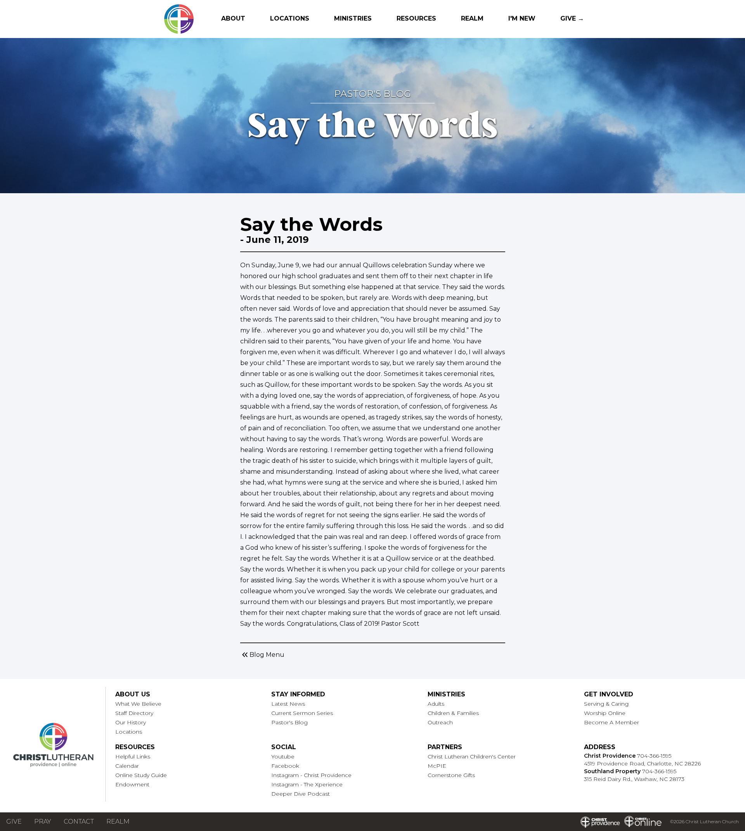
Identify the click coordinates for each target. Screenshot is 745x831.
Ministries (353, 18)
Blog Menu (262, 654)
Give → (572, 18)
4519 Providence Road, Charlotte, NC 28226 (642, 763)
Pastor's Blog (289, 722)
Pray (42, 821)
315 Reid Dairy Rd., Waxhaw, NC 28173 (634, 779)
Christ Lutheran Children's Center (472, 756)
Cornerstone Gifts (451, 775)
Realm (472, 18)
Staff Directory (134, 713)
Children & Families (453, 713)
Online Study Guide (141, 775)
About (233, 18)
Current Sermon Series (302, 713)
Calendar (127, 765)
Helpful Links (132, 756)
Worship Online (604, 713)
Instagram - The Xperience (307, 784)
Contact (79, 821)
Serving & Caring (606, 703)
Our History (130, 722)
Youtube (283, 756)
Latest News (288, 703)
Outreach (440, 722)
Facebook (285, 765)
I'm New (521, 18)
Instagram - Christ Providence (311, 775)
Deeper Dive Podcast (300, 793)
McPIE (437, 765)
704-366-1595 (654, 755)
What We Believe (138, 703)
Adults (436, 703)
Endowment (132, 784)
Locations (289, 18)
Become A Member (611, 722)
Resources (416, 18)
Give (14, 821)
